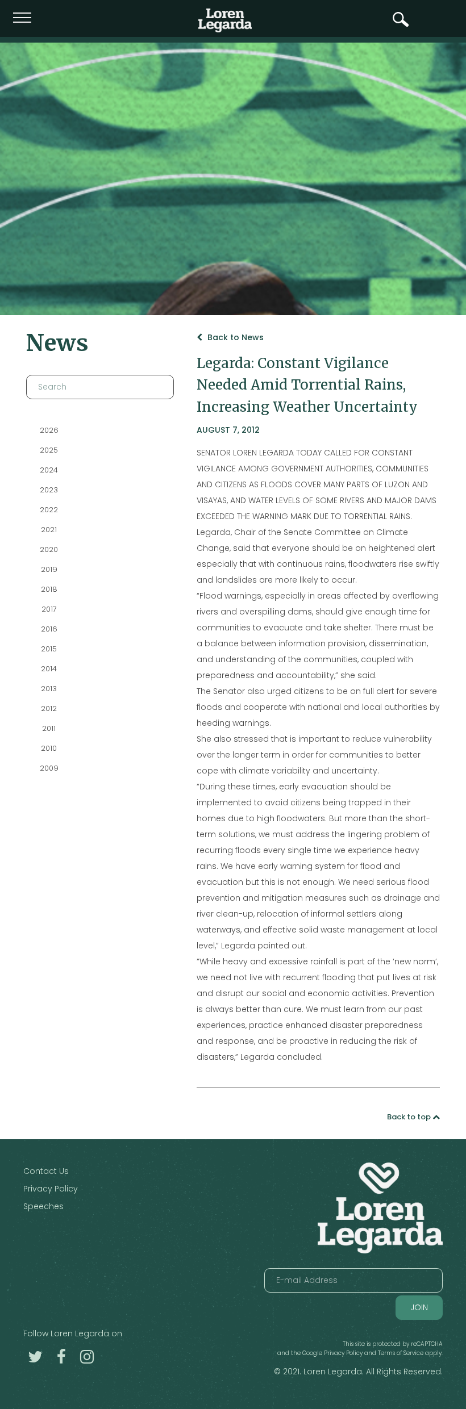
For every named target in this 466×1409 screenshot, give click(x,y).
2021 (49, 529)
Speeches (43, 1206)
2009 (48, 768)
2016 (48, 629)
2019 (48, 569)
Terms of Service (400, 1353)
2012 (49, 708)
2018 (48, 589)
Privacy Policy (50, 1188)
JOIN (419, 1307)
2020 (49, 549)
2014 (49, 668)
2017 (48, 609)
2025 (49, 450)
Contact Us (46, 1171)
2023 (49, 489)
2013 (49, 688)
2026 (48, 430)
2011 (49, 728)
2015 (49, 648)
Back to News (234, 337)
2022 (49, 509)
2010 (49, 748)
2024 (49, 470)
